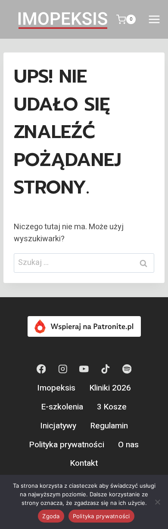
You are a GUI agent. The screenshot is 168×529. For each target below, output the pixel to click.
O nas (128, 445)
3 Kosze (112, 407)
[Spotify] (127, 369)
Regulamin (109, 426)
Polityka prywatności (66, 445)
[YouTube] (84, 369)
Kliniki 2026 (110, 388)
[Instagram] (62, 369)
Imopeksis (56, 388)
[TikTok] (105, 369)
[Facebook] (41, 369)
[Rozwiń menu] (154, 19)
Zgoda (50, 516)
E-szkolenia (62, 407)
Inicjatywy (58, 426)
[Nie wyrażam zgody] (157, 502)
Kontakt (84, 463)
